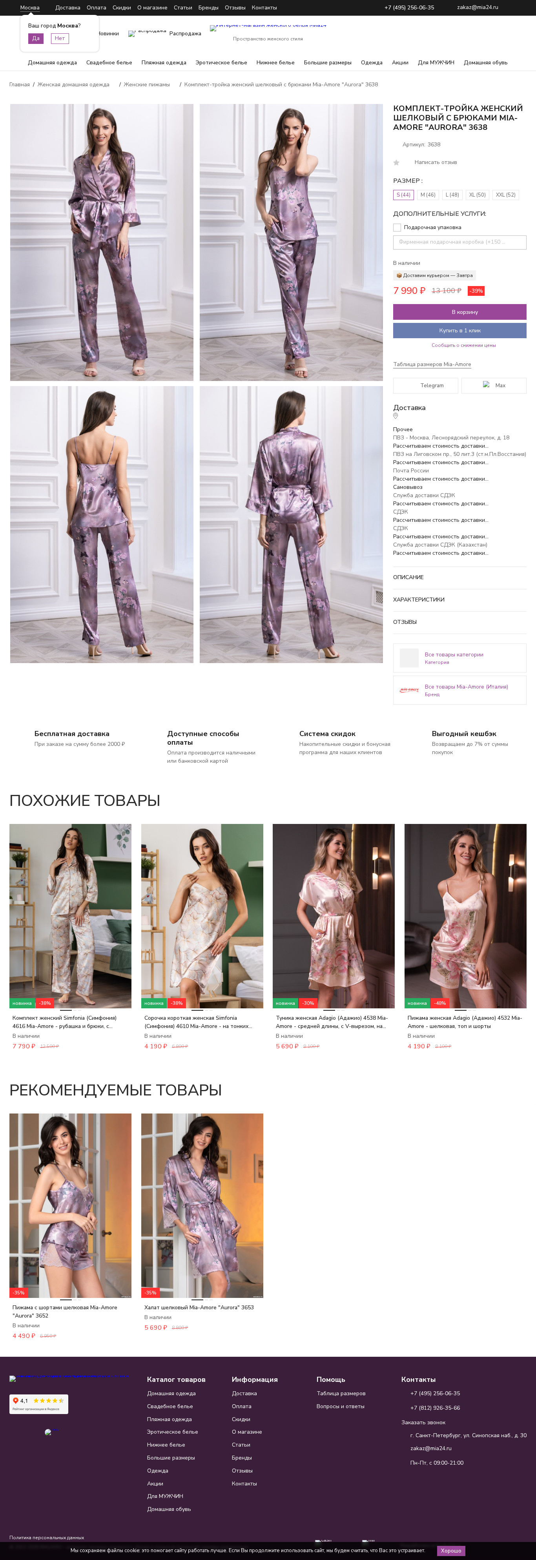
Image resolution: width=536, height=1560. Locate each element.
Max (500, 385)
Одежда (372, 62)
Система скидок (327, 733)
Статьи (183, 7)
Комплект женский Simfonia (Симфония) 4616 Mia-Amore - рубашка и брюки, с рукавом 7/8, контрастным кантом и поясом (69, 1022)
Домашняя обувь (486, 62)
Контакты (264, 7)
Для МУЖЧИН (436, 62)
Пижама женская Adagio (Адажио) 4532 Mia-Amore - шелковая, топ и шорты (465, 1022)
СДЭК (400, 512)
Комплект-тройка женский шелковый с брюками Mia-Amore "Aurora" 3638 (281, 84)
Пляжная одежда (164, 62)
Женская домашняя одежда (73, 84)
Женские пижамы (147, 84)
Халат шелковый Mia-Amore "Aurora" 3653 (199, 1307)
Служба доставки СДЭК (424, 495)
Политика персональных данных (46, 1537)
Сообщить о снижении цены (464, 345)
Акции (400, 62)
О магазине (152, 7)
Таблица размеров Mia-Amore (432, 364)
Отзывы (235, 7)
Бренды (209, 7)
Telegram (432, 385)
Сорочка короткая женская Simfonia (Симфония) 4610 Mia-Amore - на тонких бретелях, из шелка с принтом (196, 1022)
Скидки (122, 7)
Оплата (96, 7)
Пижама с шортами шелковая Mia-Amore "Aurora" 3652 (65, 1311)
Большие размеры (328, 62)
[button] (498, 796)
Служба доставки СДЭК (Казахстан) (440, 545)
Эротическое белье (221, 62)
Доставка (67, 7)
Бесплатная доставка (72, 733)
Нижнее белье (276, 62)
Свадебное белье (109, 62)
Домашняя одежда (52, 62)
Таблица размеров (341, 1393)
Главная (19, 84)
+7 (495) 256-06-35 (409, 8)
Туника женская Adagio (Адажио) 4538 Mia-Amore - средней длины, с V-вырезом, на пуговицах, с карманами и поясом (332, 1022)
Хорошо (451, 1551)
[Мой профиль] (471, 33)
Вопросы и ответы (341, 1406)
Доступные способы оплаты (203, 738)
